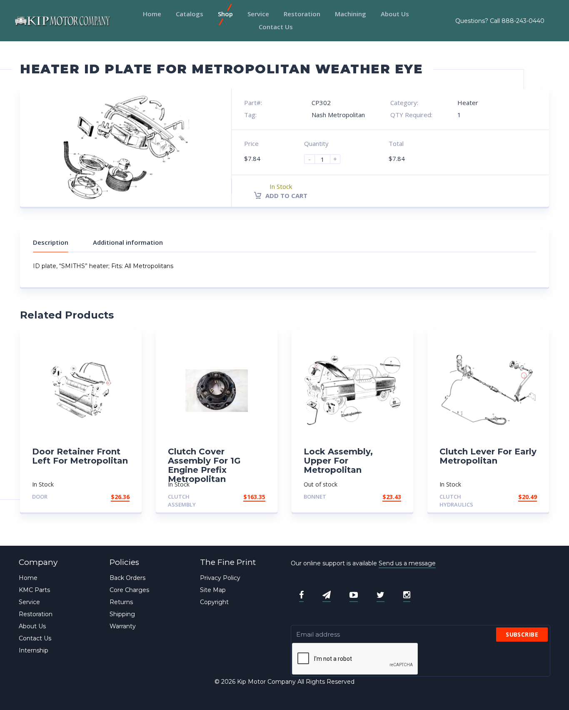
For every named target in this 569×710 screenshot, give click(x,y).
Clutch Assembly (182, 500)
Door (39, 496)
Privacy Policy (220, 578)
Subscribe (522, 634)
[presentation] (355, 659)
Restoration (302, 14)
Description (50, 242)
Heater (467, 102)
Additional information (128, 242)
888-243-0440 (523, 21)
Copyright (214, 602)
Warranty (123, 626)
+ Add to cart (378, 497)
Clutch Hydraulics (456, 500)
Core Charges (129, 590)
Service (258, 14)
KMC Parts (34, 590)
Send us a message (407, 563)
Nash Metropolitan (338, 114)
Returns (121, 602)
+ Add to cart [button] (107, 497)
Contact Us (276, 27)
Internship (33, 650)
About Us (395, 14)
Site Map (213, 590)
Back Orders (127, 578)
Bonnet (315, 496)
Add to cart (285, 195)
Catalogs (189, 14)
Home (152, 14)
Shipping (122, 614)
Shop (225, 14)
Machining (350, 14)
